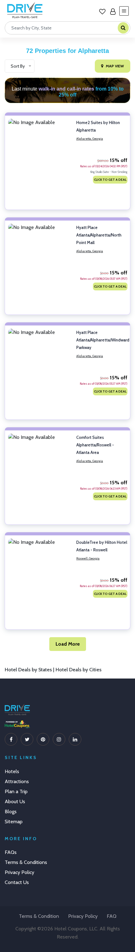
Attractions (17, 781)
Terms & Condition (39, 916)
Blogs (11, 811)
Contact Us (17, 882)
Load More (68, 644)
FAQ (111, 916)
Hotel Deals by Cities (78, 670)
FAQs (11, 852)
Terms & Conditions (26, 862)
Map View (115, 66)
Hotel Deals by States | (30, 670)
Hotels (12, 771)
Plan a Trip (16, 791)
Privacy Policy (19, 872)
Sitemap (14, 822)
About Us (15, 801)
